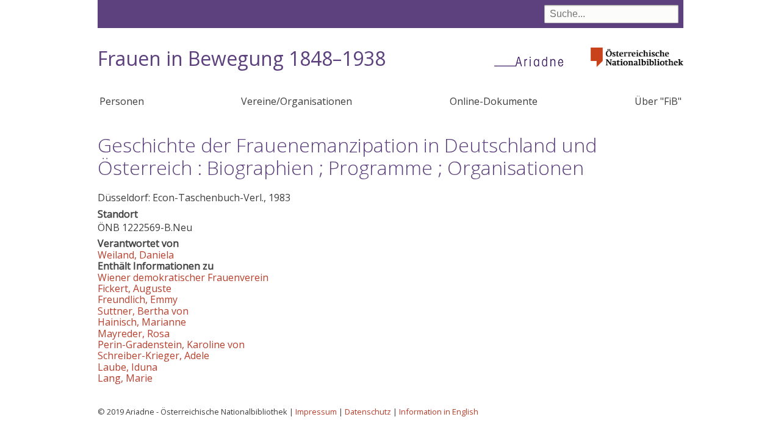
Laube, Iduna (127, 367)
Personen (121, 101)
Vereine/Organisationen (296, 101)
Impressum (316, 411)
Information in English (438, 411)
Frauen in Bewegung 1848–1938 (242, 58)
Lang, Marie (125, 378)
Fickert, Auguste (134, 288)
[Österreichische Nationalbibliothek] (637, 70)
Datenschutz (368, 411)
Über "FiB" (658, 101)
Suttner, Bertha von (143, 311)
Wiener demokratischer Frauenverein (183, 277)
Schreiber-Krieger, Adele (153, 355)
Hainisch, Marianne (142, 322)
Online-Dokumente (494, 101)
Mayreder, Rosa (134, 333)
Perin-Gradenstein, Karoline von (171, 344)
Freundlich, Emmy (138, 299)
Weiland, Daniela (136, 255)
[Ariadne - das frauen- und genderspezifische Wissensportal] (532, 61)
